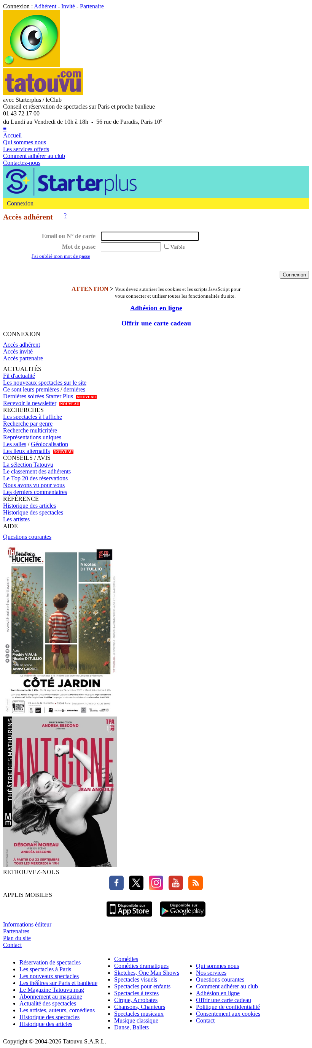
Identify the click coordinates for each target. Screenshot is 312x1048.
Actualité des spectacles (47, 1003)
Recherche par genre (28, 423)
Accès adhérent (21, 344)
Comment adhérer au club (34, 156)
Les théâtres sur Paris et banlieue (58, 983)
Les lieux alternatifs (26, 451)
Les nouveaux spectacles (49, 976)
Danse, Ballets (131, 1027)
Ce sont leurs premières (31, 389)
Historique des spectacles (33, 512)
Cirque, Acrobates (136, 1000)
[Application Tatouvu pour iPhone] (129, 917)
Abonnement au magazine (50, 996)
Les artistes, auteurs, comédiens (57, 1010)
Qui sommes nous (24, 142)
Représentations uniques (32, 437)
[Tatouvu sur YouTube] (174, 888)
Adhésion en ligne (156, 308)
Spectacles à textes (136, 993)
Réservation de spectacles (50, 962)
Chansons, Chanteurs (139, 1007)
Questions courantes (27, 536)
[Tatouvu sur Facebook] (116, 888)
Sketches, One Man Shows (146, 972)
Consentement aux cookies (228, 1013)
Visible (177, 247)
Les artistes (16, 519)
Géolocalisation (49, 444)
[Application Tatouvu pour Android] (183, 917)
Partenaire (92, 6)
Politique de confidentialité (228, 1007)
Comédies (126, 959)
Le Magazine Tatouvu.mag (51, 989)
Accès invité (18, 351)
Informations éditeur (27, 924)
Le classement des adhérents (37, 471)
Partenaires (16, 931)
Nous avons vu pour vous (34, 485)
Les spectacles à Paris (45, 969)
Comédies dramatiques (141, 966)
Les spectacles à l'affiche (32, 417)
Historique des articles (29, 505)
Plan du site (17, 938)
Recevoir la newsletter (29, 403)
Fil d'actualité (19, 375)
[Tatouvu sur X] (134, 888)
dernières (74, 389)
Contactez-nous (21, 162)
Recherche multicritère (30, 430)
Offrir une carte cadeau (156, 323)
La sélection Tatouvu (28, 464)
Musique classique (136, 1020)
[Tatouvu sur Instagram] (154, 888)
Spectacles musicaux (139, 1013)
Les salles (14, 444)
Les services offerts (26, 149)
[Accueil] (31, 65)
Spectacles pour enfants (142, 986)
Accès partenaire (23, 358)
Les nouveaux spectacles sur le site (44, 382)
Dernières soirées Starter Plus (38, 396)
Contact (12, 945)
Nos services (211, 972)
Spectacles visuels (135, 979)
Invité (68, 6)
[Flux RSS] (194, 888)
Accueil (12, 135)
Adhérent (45, 6)
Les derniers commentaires (35, 492)
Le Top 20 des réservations (35, 478)
